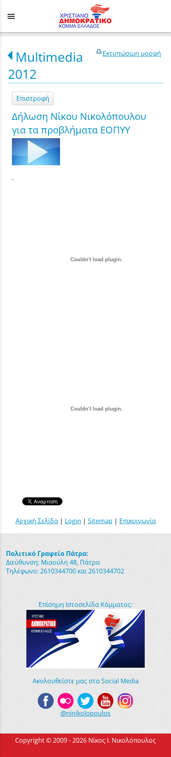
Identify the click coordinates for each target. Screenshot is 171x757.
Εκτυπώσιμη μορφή (132, 53)
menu (11, 16)
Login (73, 520)
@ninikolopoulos (85, 713)
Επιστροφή (32, 98)
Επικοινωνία (137, 520)
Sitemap (100, 520)
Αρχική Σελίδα (37, 520)
